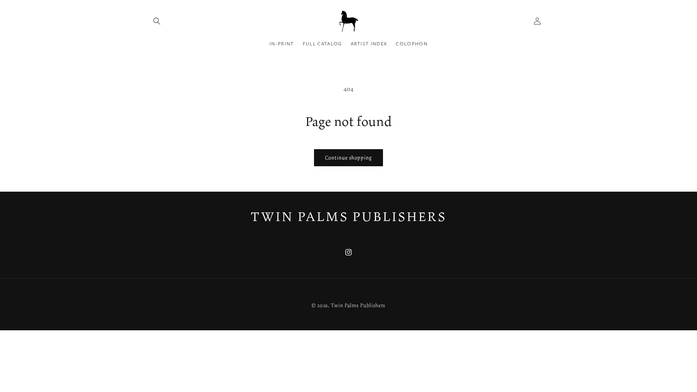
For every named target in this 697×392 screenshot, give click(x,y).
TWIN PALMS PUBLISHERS (348, 216)
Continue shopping (348, 157)
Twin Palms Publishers (358, 305)
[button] (157, 21)
